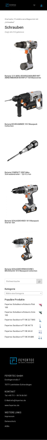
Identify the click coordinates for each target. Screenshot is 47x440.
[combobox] (23, 293)
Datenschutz (10, 421)
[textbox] (23, 293)
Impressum (9, 416)
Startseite (9, 19)
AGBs (7, 426)
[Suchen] (39, 281)
